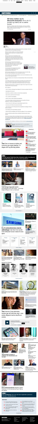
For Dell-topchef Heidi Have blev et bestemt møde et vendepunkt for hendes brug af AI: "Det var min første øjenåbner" (28, 407)
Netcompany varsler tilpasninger (32, 15)
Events (11, 0)
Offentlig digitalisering (26, 65)
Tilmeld (23, 323)
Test (28, 131)
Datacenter (15, 256)
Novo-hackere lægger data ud (22, 15)
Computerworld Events (25, 418)
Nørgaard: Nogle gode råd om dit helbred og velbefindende (11, 410)
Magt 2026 (29, 143)
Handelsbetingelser (32, 420)
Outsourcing (27, 256)
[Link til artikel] (13, 135)
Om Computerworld (5, 0)
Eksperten (22, 0)
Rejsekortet (3, 386)
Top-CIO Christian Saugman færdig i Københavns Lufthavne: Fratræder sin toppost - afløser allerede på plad (31, 137)
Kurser (14, 0)
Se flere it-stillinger (19, 247)
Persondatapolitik (32, 417)
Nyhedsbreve (30, 0)
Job (9, 0)
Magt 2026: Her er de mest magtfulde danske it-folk (10, 15)
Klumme (3, 353)
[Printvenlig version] (30, 29)
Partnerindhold (24, 419)
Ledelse (29, 147)
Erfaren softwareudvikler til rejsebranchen (32, 242)
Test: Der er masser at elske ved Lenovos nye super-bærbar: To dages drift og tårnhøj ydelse (30, 133)
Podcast (15, 418)
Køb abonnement (32, 421)
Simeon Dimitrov (23, 273)
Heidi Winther (14, 273)
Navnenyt (15, 420)
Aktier (2, 226)
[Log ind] (31, 13)
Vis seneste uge (34, 152)
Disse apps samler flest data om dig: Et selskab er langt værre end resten (11, 405)
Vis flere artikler (28, 152)
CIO (28, 135)
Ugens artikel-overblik (17, 417)
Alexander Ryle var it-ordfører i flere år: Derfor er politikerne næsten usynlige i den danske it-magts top (31, 145)
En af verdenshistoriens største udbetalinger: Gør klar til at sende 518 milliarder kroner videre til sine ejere (28, 405)
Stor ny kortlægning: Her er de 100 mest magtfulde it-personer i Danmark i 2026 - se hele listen (28, 402)
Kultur (26, 220)
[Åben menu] (35, 13)
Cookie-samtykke (32, 418)
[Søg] (33, 13)
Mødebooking (18, 0)
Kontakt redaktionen (16, 421)
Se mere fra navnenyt (19, 278)
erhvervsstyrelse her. (29, 121)
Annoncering (26, 0)
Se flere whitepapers (19, 210)
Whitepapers (23, 420)
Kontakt (34, 0)
